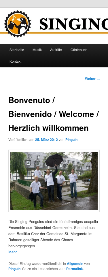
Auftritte (56, 49)
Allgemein (75, 263)
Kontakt (15, 61)
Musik (37, 49)
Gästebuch (79, 49)
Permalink (74, 268)
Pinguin (71, 139)
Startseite (17, 49)
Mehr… (14, 251)
